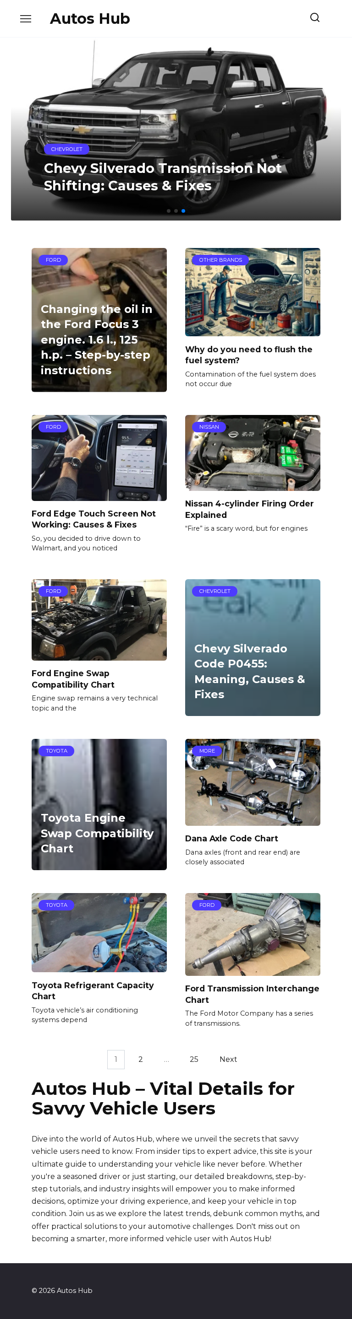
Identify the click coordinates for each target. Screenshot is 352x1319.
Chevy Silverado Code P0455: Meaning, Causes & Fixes (249, 671)
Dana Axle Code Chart (231, 838)
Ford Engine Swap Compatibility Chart (73, 678)
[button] (168, 211)
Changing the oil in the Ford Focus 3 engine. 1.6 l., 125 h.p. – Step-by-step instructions (97, 339)
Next (228, 1059)
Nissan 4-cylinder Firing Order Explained (249, 509)
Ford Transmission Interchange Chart (252, 994)
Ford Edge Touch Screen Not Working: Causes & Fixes (94, 519)
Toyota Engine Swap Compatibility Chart (97, 833)
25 (194, 1059)
